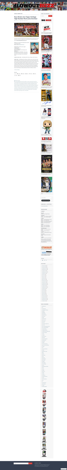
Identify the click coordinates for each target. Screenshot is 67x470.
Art (42, 307)
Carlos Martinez (31, 82)
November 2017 (44, 269)
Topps (17, 90)
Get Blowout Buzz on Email (45, 200)
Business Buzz (44, 318)
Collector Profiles (44, 332)
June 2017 (43, 275)
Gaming (43, 346)
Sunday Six (43, 375)
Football (43, 342)
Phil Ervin (22, 88)
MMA (43, 352)
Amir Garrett (28, 81)
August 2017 (44, 273)
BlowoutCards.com (21, 44)
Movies (43, 353)
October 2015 (44, 300)
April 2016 (43, 293)
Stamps (43, 372)
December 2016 (44, 283)
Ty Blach (23, 90)
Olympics (43, 361)
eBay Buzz (43, 337)
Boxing (43, 317)
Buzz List (43, 322)
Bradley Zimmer (20, 82)
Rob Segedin (17, 89)
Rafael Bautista (29, 88)
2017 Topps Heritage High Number (19, 81)
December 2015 (44, 298)
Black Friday (44, 313)
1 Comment (26, 20)
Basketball (43, 312)
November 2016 (44, 284)
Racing (43, 365)
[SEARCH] (52, 1)
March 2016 (43, 294)
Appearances (44, 306)
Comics (43, 333)
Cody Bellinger (21, 83)
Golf (42, 347)
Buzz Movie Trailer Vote (45, 323)
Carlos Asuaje (28, 82)
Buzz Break (18, 80)
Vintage (43, 385)
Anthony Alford (35, 81)
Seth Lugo (27, 89)
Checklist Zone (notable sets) (46, 331)
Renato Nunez (32, 88)
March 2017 (43, 279)
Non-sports (43, 360)
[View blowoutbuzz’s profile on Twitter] (44, 260)
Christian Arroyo (18, 83)
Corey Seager (25, 83)
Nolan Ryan (17, 88)
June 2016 (43, 290)
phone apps (43, 362)
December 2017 (44, 268)
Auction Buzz (44, 308)
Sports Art (43, 371)
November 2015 (44, 299)
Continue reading (17, 69)
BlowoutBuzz (22, 20)
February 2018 (44, 265)
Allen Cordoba (24, 81)
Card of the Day (44, 328)
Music (43, 356)
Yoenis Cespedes (26, 90)
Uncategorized (44, 382)
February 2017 (44, 280)
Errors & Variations (44, 338)
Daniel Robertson (33, 83)
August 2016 (44, 288)
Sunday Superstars (44, 376)
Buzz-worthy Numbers (45, 327)
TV (42, 381)
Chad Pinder (35, 82)
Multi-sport (43, 355)
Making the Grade (44, 351)
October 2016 (44, 285)
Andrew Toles (31, 81)
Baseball (16, 80)
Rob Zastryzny (20, 89)
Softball (43, 370)
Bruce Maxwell (24, 82)
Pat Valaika (19, 88)
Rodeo (43, 367)
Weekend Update (44, 386)
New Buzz (43, 357)
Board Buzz (43, 316)
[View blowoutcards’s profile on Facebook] (42, 260)
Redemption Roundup (45, 366)
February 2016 (44, 295)
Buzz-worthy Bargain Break (46, 326)
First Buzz (43, 341)
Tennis (43, 377)
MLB (14, 88)
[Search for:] (21, 463)
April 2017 (43, 278)
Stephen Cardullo (30, 89)
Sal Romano (24, 89)
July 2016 (43, 289)
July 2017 (43, 274)
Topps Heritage (20, 90)
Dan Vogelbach (28, 83)
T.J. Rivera (33, 89)
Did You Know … (44, 336)
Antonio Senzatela (16, 82)
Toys (42, 380)
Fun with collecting (44, 343)
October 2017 (44, 270)
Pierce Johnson (25, 88)
